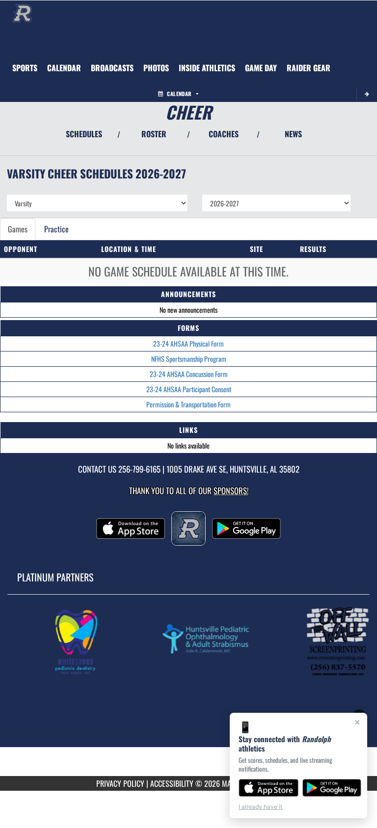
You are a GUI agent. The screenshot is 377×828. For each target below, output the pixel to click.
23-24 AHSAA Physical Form (188, 343)
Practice (56, 229)
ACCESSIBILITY (171, 783)
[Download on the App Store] (268, 788)
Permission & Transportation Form (188, 404)
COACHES (224, 134)
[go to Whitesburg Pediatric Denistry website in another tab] (77, 641)
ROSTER (153, 134)
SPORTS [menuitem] (24, 68)
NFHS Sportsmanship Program (188, 358)
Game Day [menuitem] (261, 68)
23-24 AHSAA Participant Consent (188, 389)
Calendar (179, 94)
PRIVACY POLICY (120, 783)
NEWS (293, 134)
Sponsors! (231, 490)
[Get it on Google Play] (332, 788)
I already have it (260, 806)
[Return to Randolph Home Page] (22, 12)
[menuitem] (64, 68)
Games (17, 229)
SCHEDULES (84, 134)
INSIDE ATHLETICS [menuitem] (207, 68)
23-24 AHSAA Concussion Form (189, 374)
